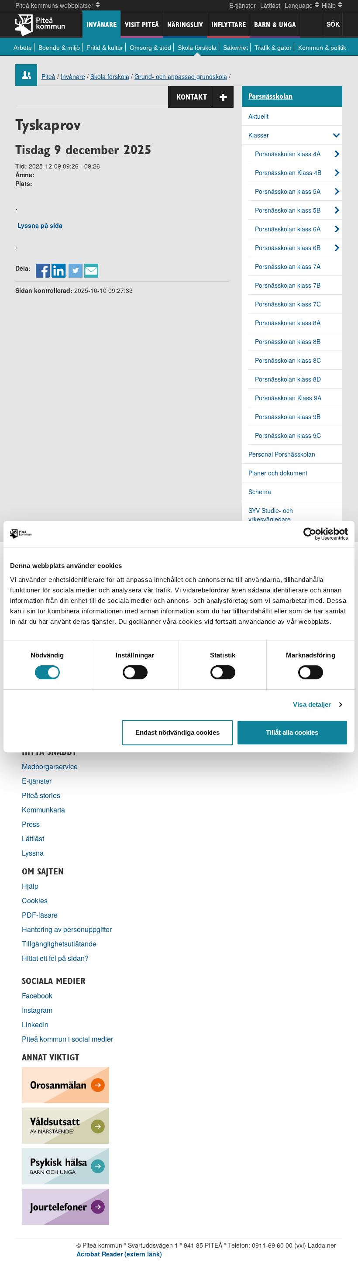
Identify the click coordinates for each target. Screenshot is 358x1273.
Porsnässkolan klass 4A (287, 153)
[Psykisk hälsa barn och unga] (65, 1165)
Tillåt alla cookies (292, 732)
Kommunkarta (43, 810)
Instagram (37, 1010)
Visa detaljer (312, 704)
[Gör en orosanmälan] (65, 1084)
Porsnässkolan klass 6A (287, 228)
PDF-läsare (40, 915)
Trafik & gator (273, 47)
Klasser (258, 135)
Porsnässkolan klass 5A (287, 191)
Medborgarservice (50, 766)
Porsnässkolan (270, 96)
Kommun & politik (322, 47)
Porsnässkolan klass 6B (287, 247)
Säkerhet (235, 47)
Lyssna (33, 853)
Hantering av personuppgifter (67, 929)
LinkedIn (35, 1024)
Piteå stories (41, 795)
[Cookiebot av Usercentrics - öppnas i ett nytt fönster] (310, 533)
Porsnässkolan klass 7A (287, 266)
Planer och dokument (277, 472)
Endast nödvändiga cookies (177, 732)
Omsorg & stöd (150, 47)
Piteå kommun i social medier (67, 1039)
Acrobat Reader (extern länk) (119, 1253)
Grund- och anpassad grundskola (180, 76)
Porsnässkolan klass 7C (288, 303)
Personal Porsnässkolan (281, 454)
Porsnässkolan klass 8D (288, 379)
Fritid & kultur (104, 47)
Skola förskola (197, 47)
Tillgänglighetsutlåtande (59, 944)
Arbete (23, 47)
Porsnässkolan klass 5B (287, 210)
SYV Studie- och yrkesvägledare (270, 514)
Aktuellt (258, 116)
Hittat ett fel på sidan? (55, 958)
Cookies (35, 900)
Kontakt (191, 97)
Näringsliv (185, 25)
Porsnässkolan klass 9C (288, 435)
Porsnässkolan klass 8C (288, 360)
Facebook (37, 996)
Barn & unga (275, 25)
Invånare (101, 25)
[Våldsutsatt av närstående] (65, 1125)
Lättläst (270, 5)
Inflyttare (228, 25)
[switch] (135, 672)
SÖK (333, 24)
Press (31, 824)
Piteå (48, 76)
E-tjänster (242, 5)
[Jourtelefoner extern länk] (65, 1206)
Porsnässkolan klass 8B (287, 341)
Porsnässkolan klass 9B (287, 416)
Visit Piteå (142, 25)
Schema (259, 491)
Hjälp (30, 886)
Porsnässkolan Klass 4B (288, 172)
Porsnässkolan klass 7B (287, 285)
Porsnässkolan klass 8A (287, 322)
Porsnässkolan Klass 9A (288, 397)
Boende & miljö (59, 47)
